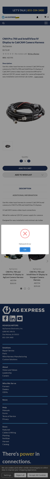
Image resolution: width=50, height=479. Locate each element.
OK (25, 249)
